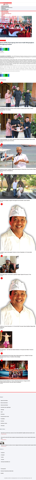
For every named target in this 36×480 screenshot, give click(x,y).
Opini (2, 15)
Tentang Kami (3, 468)
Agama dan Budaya (4, 400)
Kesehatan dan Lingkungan (6, 7)
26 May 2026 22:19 (3, 446)
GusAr (2, 51)
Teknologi (3, 20)
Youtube (2, 459)
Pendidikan (3, 17)
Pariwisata (3, 16)
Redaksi (2, 473)
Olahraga (3, 14)
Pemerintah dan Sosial (3, 40)
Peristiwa (3, 18)
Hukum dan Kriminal (5, 12)
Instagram (2, 454)
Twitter (2, 457)
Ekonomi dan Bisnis (4, 11)
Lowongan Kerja (18, 21)
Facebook (2, 452)
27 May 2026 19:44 (3, 439)
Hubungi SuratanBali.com (5, 21)
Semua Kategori (4, 10)
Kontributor (12, 21)
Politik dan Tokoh (4, 19)
